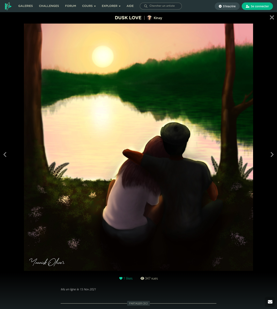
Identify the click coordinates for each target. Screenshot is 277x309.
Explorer (110, 6)
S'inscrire (229, 6)
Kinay (157, 18)
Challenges (49, 6)
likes (127, 278)
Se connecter (259, 6)
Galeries (25, 6)
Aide (130, 6)
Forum (70, 6)
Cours (87, 6)
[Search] (145, 6)
